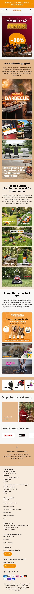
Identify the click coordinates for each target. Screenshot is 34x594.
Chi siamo (6, 539)
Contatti (6, 500)
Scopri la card (9, 566)
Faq (4, 519)
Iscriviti (7, 554)
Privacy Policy (15, 589)
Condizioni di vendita (10, 503)
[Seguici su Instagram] (9, 571)
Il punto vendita (8, 536)
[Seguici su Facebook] (4, 571)
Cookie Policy (23, 589)
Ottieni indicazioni (9, 530)
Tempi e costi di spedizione (12, 509)
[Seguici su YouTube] (13, 571)
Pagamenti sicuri (8, 506)
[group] (17, 36)
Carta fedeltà (8, 543)
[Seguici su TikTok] (18, 571)
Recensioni (17, 590)
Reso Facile (7, 512)
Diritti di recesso (8, 516)
